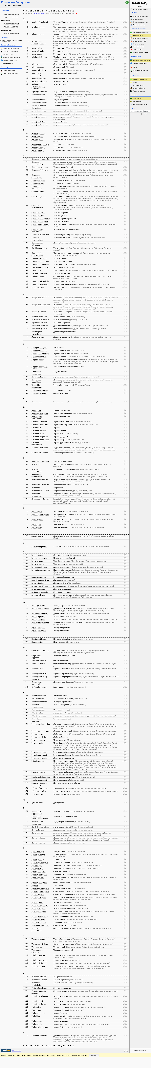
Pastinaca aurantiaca (40, 702)
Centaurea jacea (38, 215)
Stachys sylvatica (38, 919)
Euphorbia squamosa (40, 390)
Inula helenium (37, 519)
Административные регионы (139, 66)
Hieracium (36, 488)
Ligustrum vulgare (39, 577)
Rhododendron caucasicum (37, 823)
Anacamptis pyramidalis (36, 74)
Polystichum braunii (39, 755)
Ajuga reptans (37, 54)
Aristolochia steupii (39, 103)
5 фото (125, 54)
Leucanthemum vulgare (41, 570)
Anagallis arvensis (39, 78)
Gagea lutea (36, 410)
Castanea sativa (38, 191)
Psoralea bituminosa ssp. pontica (39, 784)
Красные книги (137, 50)
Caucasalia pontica (39, 196)
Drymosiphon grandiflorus (37, 333)
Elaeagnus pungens (39, 347)
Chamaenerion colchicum (37, 244)
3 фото (125, 70)
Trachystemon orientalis (37, 951)
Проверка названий (139, 25)
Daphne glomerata (39, 312)
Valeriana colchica (39, 977)
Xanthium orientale (39, 1036)
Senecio (35, 885)
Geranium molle (38, 434)
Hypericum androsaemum (37, 495)
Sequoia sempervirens (40, 888)
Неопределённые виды (140, 38)
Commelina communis (40, 264)
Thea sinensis (37, 947)
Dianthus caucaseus (39, 317)
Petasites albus (37, 713)
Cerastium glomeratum (40, 235)
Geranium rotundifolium (37, 443)
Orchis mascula (38, 669)
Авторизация (137, 98)
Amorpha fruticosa (39, 70)
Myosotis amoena (38, 627)
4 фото (125, 276)
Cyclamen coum (38, 287)
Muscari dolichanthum (40, 622)
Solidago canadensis (40, 905)
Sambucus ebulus (38, 854)
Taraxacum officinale (40, 944)
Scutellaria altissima (39, 874)
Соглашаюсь (94, 1055)
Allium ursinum (38, 67)
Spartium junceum (39, 911)
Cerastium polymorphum (37, 239)
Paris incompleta (38, 699)
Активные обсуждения (140, 79)
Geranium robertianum (40, 439)
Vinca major (36, 1010)
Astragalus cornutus (39, 117)
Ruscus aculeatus (38, 838)
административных (9, 70)
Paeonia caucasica (39, 696)
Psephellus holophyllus (41, 777)
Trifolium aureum (38, 955)
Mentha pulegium (38, 619)
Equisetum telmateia (39, 356)
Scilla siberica (37, 868)
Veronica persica (38, 1001)
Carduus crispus (38, 183)
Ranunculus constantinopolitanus (40, 817)
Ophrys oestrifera (38, 664)
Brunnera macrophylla (40, 144)
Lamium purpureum (39, 555)
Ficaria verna (37, 402)
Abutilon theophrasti (40, 22)
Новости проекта (138, 85)
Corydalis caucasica (39, 273)
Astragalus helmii (38, 122)
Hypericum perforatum (40, 499)
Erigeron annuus (38, 359)
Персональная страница (11, 48)
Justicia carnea (37, 536)
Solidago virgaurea (39, 908)
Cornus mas (36, 270)
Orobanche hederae (39, 687)
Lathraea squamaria (39, 558)
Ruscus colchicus (38, 843)
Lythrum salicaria (38, 595)
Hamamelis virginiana (40, 461)
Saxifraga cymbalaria (40, 862)
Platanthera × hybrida (40, 737)
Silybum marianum (39, 897)
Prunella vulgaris (38, 772)
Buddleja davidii (38, 147)
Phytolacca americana (40, 731)
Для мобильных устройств (141, 9)
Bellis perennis (37, 136)
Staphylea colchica (39, 922)
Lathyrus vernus (38, 564)
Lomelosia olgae (38, 583)
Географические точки (10, 60)
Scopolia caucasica (39, 871)
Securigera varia (38, 877)
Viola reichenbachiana (40, 1027)
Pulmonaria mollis (39, 791)
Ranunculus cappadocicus (37, 812)
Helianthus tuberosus (40, 480)
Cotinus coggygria (39, 276)
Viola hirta (36, 1016)
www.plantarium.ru (140, 1051)
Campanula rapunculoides (37, 163)
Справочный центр (139, 88)
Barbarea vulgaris (38, 133)
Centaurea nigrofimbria (41, 218)
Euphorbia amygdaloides (37, 386)
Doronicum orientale (40, 326)
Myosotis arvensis (39, 630)
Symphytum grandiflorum (37, 929)
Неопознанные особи (139, 41)
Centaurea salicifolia (40, 221)
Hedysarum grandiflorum (37, 470)
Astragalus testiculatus (40, 125)
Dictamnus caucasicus (40, 320)
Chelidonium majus (39, 248)
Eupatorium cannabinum (36, 381)
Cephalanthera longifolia (37, 230)
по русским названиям (11, 17)
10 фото (124, 484)
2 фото (125, 27)
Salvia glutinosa (38, 851)
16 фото (124, 287)
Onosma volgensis (39, 661)
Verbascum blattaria (39, 980)
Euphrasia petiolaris (39, 393)
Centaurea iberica (38, 212)
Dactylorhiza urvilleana (41, 305)
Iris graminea (37, 527)
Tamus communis (38, 939)
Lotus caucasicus (38, 589)
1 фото (125, 22)
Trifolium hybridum (39, 963)
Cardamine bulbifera (40, 170)
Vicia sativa (36, 1007)
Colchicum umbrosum (40, 261)
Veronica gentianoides (40, 996)
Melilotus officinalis (40, 613)
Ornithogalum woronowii (37, 683)
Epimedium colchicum (40, 353)
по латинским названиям (11, 14)
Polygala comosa (38, 740)
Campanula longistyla (40, 159)
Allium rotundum (38, 64)
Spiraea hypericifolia (40, 916)
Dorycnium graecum (40, 329)
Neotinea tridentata (39, 639)
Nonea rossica (37, 642)
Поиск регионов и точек (140, 22)
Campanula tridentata (40, 167)
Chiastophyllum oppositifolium (38, 254)
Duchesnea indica (38, 337)
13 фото (124, 761)
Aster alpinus (37, 114)
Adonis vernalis (38, 34)
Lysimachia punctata (40, 592)
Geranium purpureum (40, 436)
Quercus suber (37, 803)
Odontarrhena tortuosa (40, 650)
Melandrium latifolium (40, 608)
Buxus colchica (38, 150)
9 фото (125, 966)
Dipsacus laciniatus (39, 323)
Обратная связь (16, 1050)
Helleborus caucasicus (40, 485)
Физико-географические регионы (140, 71)
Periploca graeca (38, 710)
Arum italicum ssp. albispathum (39, 107)
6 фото (125, 102)
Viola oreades (37, 1024)
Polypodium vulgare (39, 752)
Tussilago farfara (38, 966)
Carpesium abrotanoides (37, 187)
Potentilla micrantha (39, 758)
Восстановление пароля (140, 104)
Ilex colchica (37, 511)
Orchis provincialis (39, 674)
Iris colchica (36, 524)
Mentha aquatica (38, 616)
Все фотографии (138, 35)
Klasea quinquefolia (39, 546)
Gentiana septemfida (40, 425)
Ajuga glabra (37, 48)
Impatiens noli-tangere (40, 514)
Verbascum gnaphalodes (36, 984)
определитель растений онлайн (140, 4)
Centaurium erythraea (40, 224)
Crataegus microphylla (40, 281)
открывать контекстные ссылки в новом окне (12, 41)
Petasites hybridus (39, 716)
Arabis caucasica (38, 95)
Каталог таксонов (138, 47)
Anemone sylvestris (39, 81)
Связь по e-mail (8, 63)
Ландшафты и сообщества (11, 57)
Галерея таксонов (138, 44)
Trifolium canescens (39, 960)
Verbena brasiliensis (39, 988)
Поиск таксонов (137, 19)
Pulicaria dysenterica (40, 788)
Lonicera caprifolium (40, 586)
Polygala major (37, 743)
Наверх (126, 1050)
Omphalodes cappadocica (36, 656)
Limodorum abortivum (40, 580)
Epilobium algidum (39, 350)
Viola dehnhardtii (38, 1013)
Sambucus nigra (38, 859)
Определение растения (140, 16)
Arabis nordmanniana (40, 100)
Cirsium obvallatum (39, 258)
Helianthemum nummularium (37, 475)
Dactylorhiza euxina (39, 298)
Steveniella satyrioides (40, 925)
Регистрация (137, 101)
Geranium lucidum (39, 431)
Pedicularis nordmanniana (37, 706)
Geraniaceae (36, 428)
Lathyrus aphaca (38, 561)
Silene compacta (38, 894)
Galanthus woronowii (40, 413)
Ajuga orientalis (38, 51)
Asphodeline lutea (39, 111)
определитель (39, 13)
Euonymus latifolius (39, 377)
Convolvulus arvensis (40, 267)
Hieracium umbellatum (40, 491)
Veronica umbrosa (39, 1004)
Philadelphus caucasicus (37, 720)
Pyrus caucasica (38, 794)
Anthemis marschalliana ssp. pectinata (39, 86)
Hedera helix (37, 464)
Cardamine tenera (38, 180)
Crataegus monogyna (40, 284)
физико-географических (10, 73)
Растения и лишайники (10, 51)
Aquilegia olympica (39, 92)
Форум (135, 82)
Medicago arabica (39, 605)
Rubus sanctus (37, 833)
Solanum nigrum (38, 902)
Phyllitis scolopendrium (41, 724)
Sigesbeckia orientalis (40, 891)
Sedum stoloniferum (39, 882)
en (127, 2)
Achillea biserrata (38, 27)
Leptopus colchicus (39, 567)
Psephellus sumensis (40, 780)
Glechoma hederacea (40, 448)
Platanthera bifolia (39, 734)
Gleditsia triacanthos (40, 453)
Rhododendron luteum (40, 827)
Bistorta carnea (37, 139)
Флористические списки (140, 52)
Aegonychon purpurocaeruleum (39, 42)
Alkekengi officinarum (40, 57)
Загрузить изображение (140, 32)
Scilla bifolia (37, 865)
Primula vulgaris (38, 761)
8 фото (125, 439)
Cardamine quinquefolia (37, 176)
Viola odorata (37, 1021)
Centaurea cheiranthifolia (37, 206)
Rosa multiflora (38, 830)
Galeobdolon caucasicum (37, 417)
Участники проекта (139, 91)
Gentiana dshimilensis (40, 422)
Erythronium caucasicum (36, 373)
